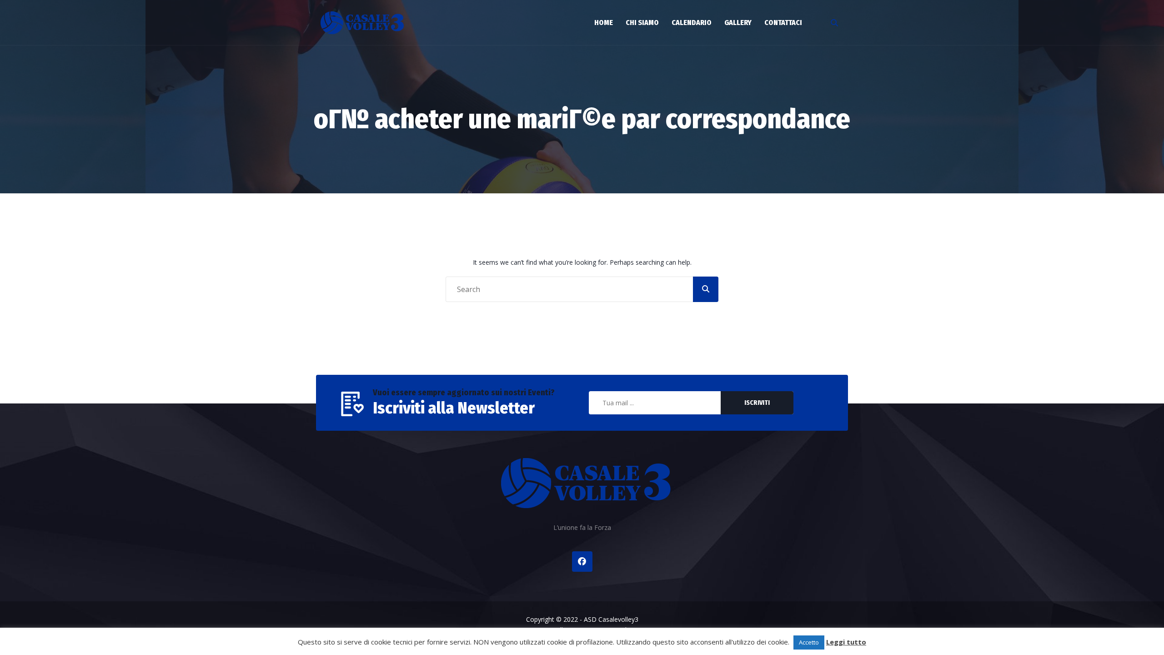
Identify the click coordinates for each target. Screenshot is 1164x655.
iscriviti (757, 403)
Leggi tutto (846, 641)
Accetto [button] (809, 642)
